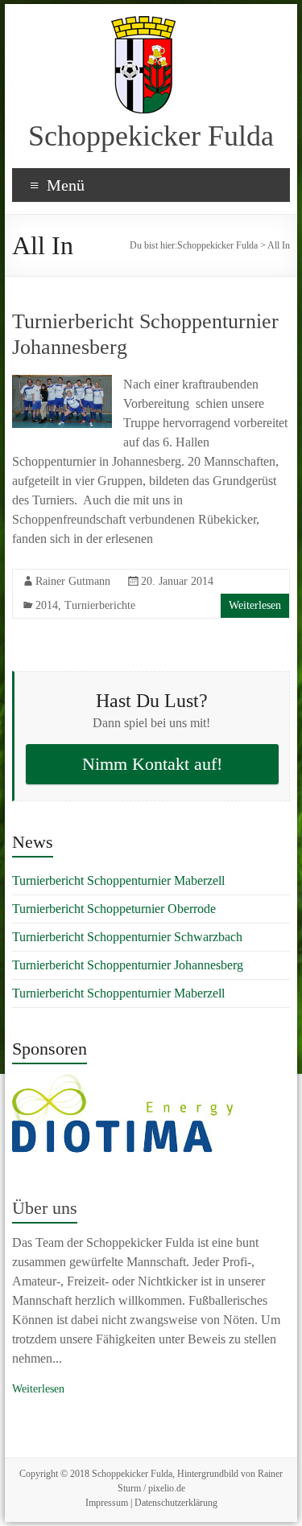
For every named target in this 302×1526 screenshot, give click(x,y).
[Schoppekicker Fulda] (143, 24)
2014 (46, 605)
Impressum (106, 1502)
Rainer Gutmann (72, 581)
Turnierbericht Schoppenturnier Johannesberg (127, 965)
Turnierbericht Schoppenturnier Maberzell (118, 880)
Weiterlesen (255, 605)
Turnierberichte (99, 605)
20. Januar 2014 (177, 581)
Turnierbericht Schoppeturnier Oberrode (114, 908)
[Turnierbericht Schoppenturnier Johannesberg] (62, 382)
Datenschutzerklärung (175, 1502)
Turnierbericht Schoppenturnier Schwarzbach (127, 937)
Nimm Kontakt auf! (152, 764)
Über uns (44, 1208)
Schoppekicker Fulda (151, 136)
